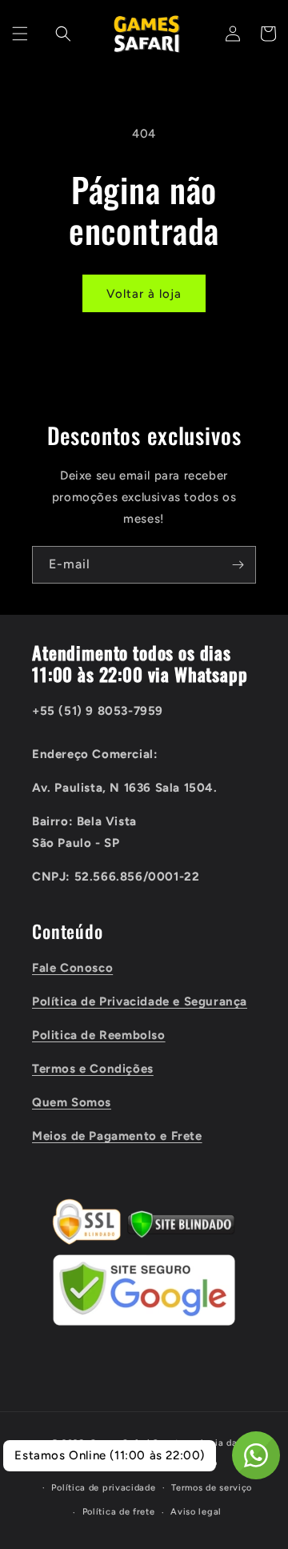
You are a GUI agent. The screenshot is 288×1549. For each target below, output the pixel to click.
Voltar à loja (144, 294)
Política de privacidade (103, 1488)
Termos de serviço (211, 1488)
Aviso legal (196, 1512)
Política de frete (118, 1512)
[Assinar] (237, 565)
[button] (20, 33)
